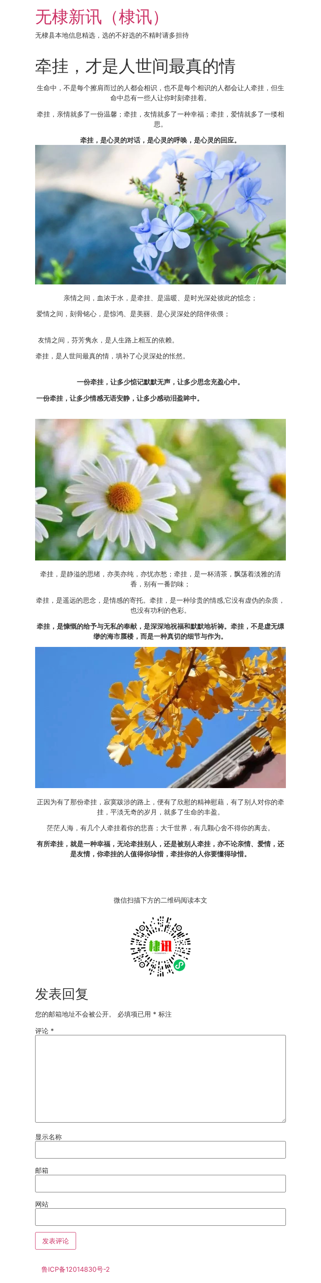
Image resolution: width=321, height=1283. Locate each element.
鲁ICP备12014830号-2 (75, 1269)
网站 (41, 1204)
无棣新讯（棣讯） (102, 16)
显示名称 (48, 1136)
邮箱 (41, 1170)
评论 (44, 1030)
